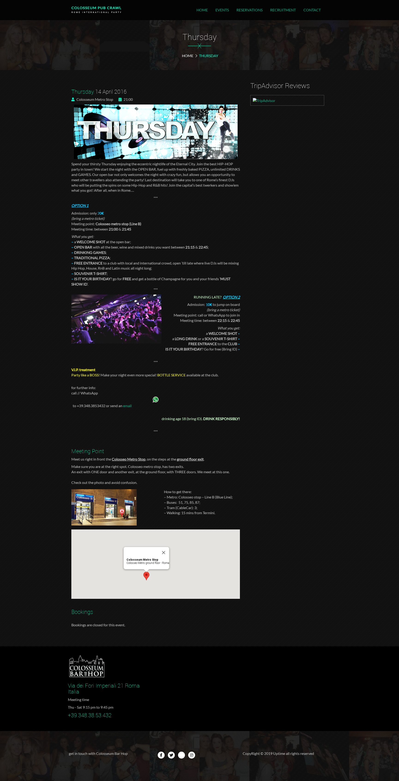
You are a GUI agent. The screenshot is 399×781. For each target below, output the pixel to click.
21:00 (128, 99)
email (127, 405)
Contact (312, 10)
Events (222, 10)
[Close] (163, 552)
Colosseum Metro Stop (94, 99)
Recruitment (283, 10)
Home (202, 10)
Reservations (249, 10)
